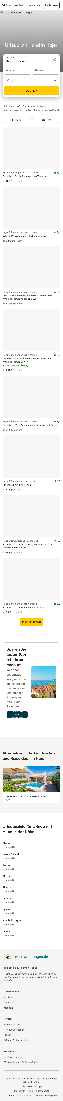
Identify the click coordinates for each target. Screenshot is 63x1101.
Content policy (13, 1095)
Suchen (32, 90)
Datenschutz (42, 1090)
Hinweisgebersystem (47, 1095)
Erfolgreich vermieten (13, 5)
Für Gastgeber (11, 1057)
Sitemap (28, 1095)
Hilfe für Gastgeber (14, 1029)
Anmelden (34, 5)
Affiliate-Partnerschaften (16, 1040)
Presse (7, 1035)
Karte (18, 119)
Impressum (19, 1090)
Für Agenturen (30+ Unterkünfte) (21, 1062)
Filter (48, 119)
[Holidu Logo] (26, 956)
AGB (30, 1090)
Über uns (8, 1002)
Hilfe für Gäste (11, 1024)
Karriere (8, 997)
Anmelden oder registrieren (17, 714)
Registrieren (51, 5)
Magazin (8, 1007)
